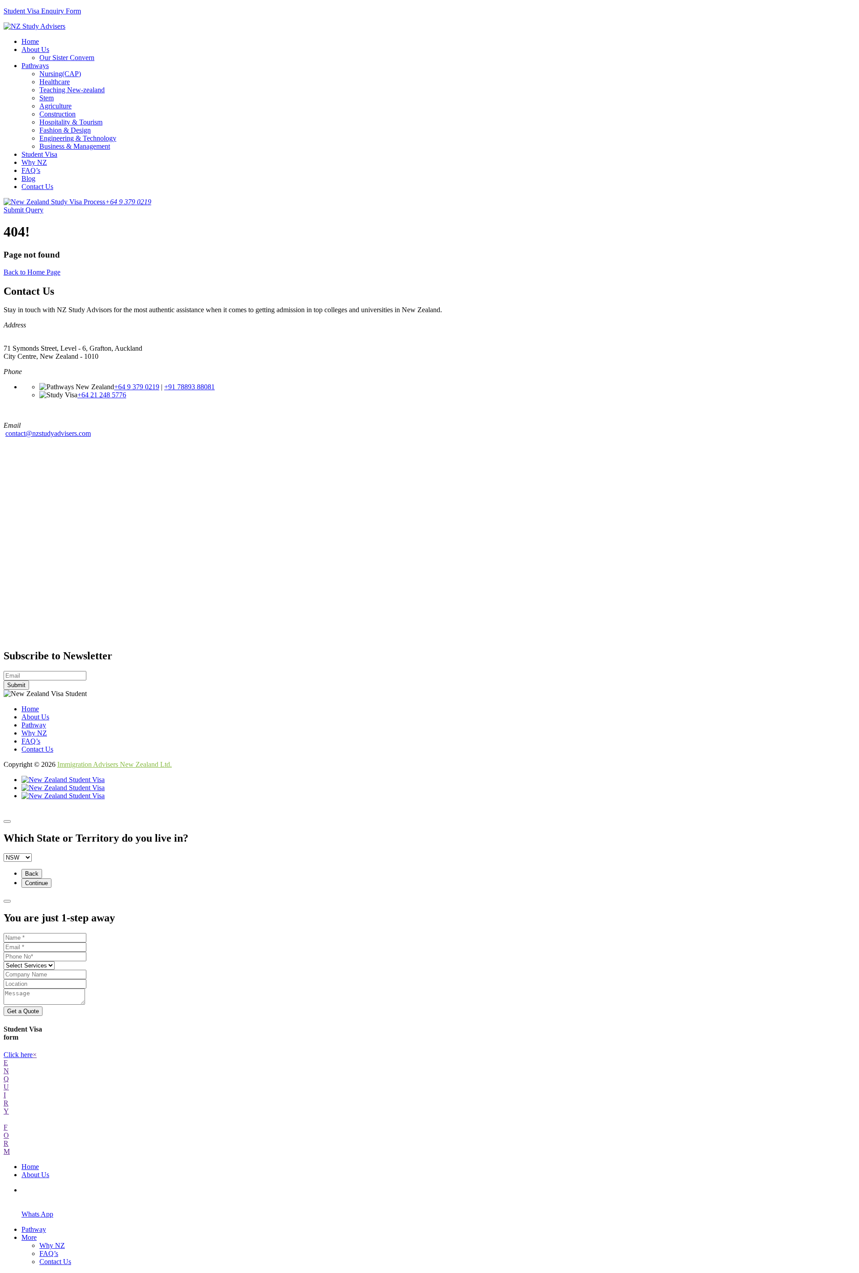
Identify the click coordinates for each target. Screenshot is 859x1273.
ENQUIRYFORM (7, 1107)
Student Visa (39, 154)
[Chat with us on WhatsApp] (63, 796)
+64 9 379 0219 (136, 387)
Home (30, 41)
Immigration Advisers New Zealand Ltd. (114, 764)
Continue (36, 883)
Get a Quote (23, 1011)
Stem (46, 98)
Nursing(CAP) (60, 73)
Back (31, 873)
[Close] (7, 821)
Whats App (37, 1214)
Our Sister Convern (66, 57)
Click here (18, 1054)
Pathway (33, 725)
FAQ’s (30, 170)
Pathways (35, 65)
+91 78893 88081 (189, 387)
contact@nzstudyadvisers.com (48, 433)
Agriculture (55, 106)
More (29, 1237)
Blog (28, 178)
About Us (35, 49)
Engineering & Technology (77, 138)
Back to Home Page (32, 272)
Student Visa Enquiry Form (42, 11)
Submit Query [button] (23, 210)
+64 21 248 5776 (101, 395)
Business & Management (74, 146)
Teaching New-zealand (72, 90)
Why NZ (34, 162)
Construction (57, 114)
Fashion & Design (65, 130)
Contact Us (37, 186)
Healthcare (54, 82)
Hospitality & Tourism (70, 122)
